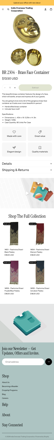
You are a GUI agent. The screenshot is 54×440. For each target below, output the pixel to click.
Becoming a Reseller (10, 386)
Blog (4, 394)
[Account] (45, 9)
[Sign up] (48, 361)
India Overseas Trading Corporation (22, 436)
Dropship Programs (9, 390)
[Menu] (3, 9)
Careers (5, 398)
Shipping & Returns (15, 170)
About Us (5, 382)
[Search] (8, 9)
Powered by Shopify (42, 436)
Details (7, 163)
